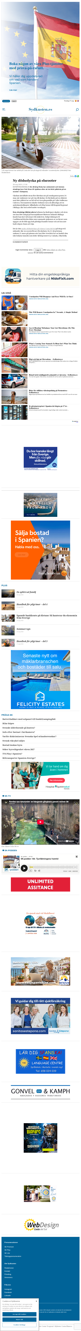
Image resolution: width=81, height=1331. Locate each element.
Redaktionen (9, 1268)
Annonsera (8, 1277)
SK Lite (7, 1253)
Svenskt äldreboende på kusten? (18, 728)
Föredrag (7, 1274)
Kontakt (7, 1271)
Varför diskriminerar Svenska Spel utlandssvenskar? (29, 736)
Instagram (8, 1289)
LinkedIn (7, 1295)
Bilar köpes (8, 723)
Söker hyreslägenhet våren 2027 (18, 749)
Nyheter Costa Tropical (44, 1326)
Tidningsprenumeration (12, 1256)
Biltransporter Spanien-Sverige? (19, 758)
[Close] (36, 1301)
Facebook (8, 1292)
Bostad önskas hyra (12, 745)
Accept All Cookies (19, 1314)
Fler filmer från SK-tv (10, 846)
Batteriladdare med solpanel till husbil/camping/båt (29, 719)
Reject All (19, 1319)
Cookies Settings (19, 1325)
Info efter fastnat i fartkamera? (18, 732)
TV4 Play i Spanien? (12, 753)
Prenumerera (6, 101)
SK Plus (7, 1250)
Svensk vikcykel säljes (13, 741)
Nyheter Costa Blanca (63, 1326)
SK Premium (9, 1247)
